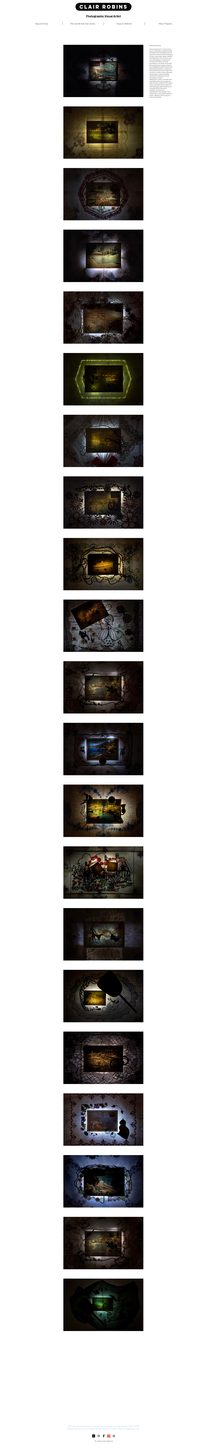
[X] (93, 1435)
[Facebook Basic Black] (103, 1435)
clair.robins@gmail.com (128, 1429)
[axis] (108, 1435)
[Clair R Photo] (113, 1435)
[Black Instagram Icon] (98, 1435)
